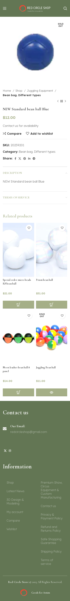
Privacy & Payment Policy (52, 516)
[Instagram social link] (10, 450)
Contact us (48, 506)
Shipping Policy (51, 551)
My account (15, 512)
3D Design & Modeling (15, 501)
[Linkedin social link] (29, 158)
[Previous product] (58, 101)
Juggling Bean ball (46, 367)
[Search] (65, 8)
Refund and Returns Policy (51, 528)
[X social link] (19, 158)
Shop (19, 90)
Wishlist (12, 529)
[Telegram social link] (34, 158)
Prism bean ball (44, 279)
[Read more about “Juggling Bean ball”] (51, 392)
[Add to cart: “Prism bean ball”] (51, 305)
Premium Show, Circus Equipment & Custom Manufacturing (51, 490)
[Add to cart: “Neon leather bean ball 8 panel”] (18, 392)
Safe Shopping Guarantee (51, 541)
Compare (13, 520)
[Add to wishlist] (29, 228)
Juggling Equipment (40, 90)
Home (7, 90)
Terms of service (47, 562)
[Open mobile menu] (4, 8)
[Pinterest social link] (24, 158)
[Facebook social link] (15, 158)
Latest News (15, 491)
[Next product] (65, 101)
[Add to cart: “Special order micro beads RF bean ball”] (18, 305)
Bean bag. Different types (22, 95)
